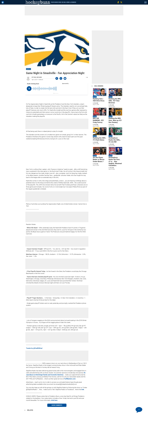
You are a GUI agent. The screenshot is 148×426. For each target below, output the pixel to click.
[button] (145, 2)
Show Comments (57, 405)
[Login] (3, 2)
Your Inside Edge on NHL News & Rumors (63, 2)
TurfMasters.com (70, 379)
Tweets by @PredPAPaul (34, 348)
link (83, 389)
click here (54, 400)
